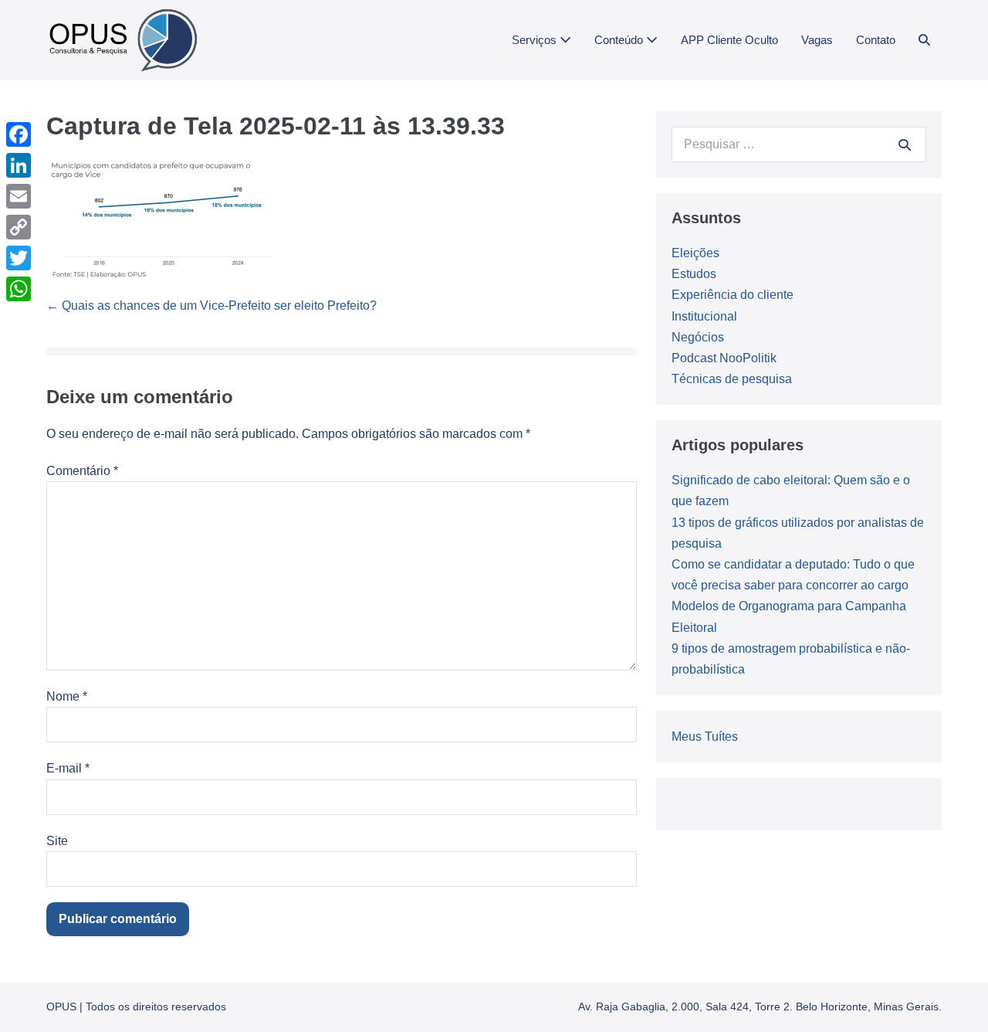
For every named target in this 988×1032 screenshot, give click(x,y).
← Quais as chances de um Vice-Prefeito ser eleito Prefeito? (211, 305)
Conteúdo (620, 39)
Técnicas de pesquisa (732, 378)
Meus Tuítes (705, 736)
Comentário (82, 470)
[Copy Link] (18, 227)
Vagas (817, 39)
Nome (66, 696)
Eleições (695, 253)
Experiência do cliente (732, 294)
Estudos (694, 273)
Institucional (704, 316)
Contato (875, 39)
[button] (924, 40)
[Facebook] (18, 134)
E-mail (68, 768)
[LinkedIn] (18, 165)
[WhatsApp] (18, 288)
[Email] (18, 196)
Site (57, 840)
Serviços (536, 39)
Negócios (698, 337)
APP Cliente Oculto (729, 39)
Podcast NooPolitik (724, 358)
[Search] (905, 144)
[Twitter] (18, 258)
